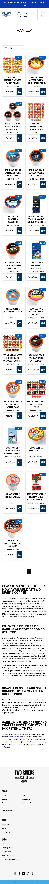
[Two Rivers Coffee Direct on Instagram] (15, 873)
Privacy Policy (7, 851)
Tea (23, 795)
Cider (4, 803)
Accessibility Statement (10, 859)
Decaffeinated (7, 811)
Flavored (25, 807)
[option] (24, 4)
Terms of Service (8, 855)
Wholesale (5, 844)
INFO (4, 839)
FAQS (4, 828)
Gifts (3, 807)
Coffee (4, 795)
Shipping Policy (7, 848)
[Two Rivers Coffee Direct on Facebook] (19, 873)
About (5, 820)
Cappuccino (26, 799)
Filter (10, 48)
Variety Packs (27, 803)
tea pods (9, 668)
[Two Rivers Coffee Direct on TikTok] (32, 873)
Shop (4, 791)
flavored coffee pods (16, 737)
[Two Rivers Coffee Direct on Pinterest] (28, 873)
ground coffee (14, 611)
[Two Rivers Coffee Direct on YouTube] (23, 873)
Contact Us (6, 832)
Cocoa (4, 799)
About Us (5, 824)
